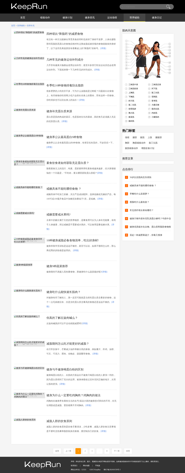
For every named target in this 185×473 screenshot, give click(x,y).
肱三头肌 (155, 93)
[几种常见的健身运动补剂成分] (29, 58)
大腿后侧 (155, 105)
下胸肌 (131, 97)
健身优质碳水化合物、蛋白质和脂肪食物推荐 (150, 228)
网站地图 (86, 466)
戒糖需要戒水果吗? (58, 214)
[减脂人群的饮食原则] (25, 420)
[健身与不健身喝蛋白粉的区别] (29, 368)
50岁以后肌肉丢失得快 (140, 177)
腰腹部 (158, 137)
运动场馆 (112, 17)
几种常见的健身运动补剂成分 (64, 59)
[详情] (103, 48)
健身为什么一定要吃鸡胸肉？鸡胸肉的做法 (73, 395)
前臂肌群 (132, 109)
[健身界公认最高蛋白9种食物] (28, 136)
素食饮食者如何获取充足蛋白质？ (67, 163)
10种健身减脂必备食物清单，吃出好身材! (72, 240)
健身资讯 (90, 17)
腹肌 (142, 137)
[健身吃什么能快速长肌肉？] (28, 290)
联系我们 (74, 466)
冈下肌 (154, 89)
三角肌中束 (133, 85)
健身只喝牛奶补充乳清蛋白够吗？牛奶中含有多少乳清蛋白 (150, 220)
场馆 (127, 137)
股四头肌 (155, 109)
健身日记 (157, 17)
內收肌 (154, 113)
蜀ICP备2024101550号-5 (112, 470)
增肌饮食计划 (147, 148)
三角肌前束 (133, 89)
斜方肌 (131, 101)
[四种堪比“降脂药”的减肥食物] (29, 32)
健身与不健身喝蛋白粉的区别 (64, 369)
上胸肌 (131, 93)
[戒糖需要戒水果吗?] (24, 213)
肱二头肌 (132, 105)
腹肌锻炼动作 (131, 148)
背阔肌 (154, 97)
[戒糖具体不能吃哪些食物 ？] (28, 187)
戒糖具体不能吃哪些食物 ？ (63, 188)
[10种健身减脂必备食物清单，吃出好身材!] (29, 242)
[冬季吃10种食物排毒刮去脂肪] (29, 84)
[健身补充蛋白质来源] (25, 110)
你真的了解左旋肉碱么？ (62, 317)
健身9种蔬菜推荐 (57, 266)
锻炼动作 (45, 17)
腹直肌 (131, 117)
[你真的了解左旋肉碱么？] (27, 316)
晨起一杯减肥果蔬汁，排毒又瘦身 (146, 235)
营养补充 (31, 26)
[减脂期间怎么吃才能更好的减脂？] (29, 345)
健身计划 (67, 17)
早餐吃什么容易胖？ (139, 194)
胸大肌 (131, 113)
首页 (22, 17)
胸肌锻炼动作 (139, 143)
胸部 (127, 143)
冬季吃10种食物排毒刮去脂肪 (65, 85)
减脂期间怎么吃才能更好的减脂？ (67, 343)
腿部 (135, 137)
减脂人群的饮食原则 (59, 421)
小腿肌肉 (155, 117)
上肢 (150, 137)
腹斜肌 (131, 121)
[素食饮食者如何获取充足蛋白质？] (29, 164)
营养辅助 (134, 17)
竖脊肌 (154, 101)
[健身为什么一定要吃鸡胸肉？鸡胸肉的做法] (29, 397)
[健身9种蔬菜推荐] (23, 265)
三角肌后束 (156, 85)
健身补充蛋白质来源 (59, 111)
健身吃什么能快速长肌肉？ (63, 292)
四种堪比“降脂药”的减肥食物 (64, 33)
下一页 (117, 451)
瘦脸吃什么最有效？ (139, 202)
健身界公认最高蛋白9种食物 (64, 137)
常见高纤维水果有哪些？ (142, 210)
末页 (128, 451)
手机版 (97, 466)
